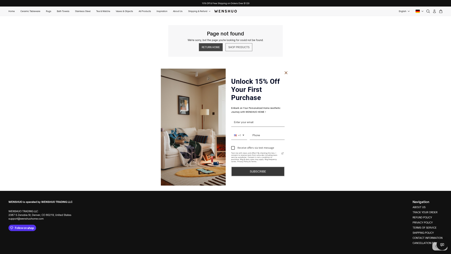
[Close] (286, 73)
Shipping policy (423, 232)
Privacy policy (423, 222)
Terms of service (425, 227)
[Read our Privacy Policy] (282, 153)
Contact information (428, 237)
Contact (442, 244)
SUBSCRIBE (258, 171)
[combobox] (239, 135)
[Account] (434, 11)
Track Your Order (425, 212)
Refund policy (422, 217)
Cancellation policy (427, 242)
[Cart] (441, 11)
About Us (419, 207)
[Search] (428, 11)
